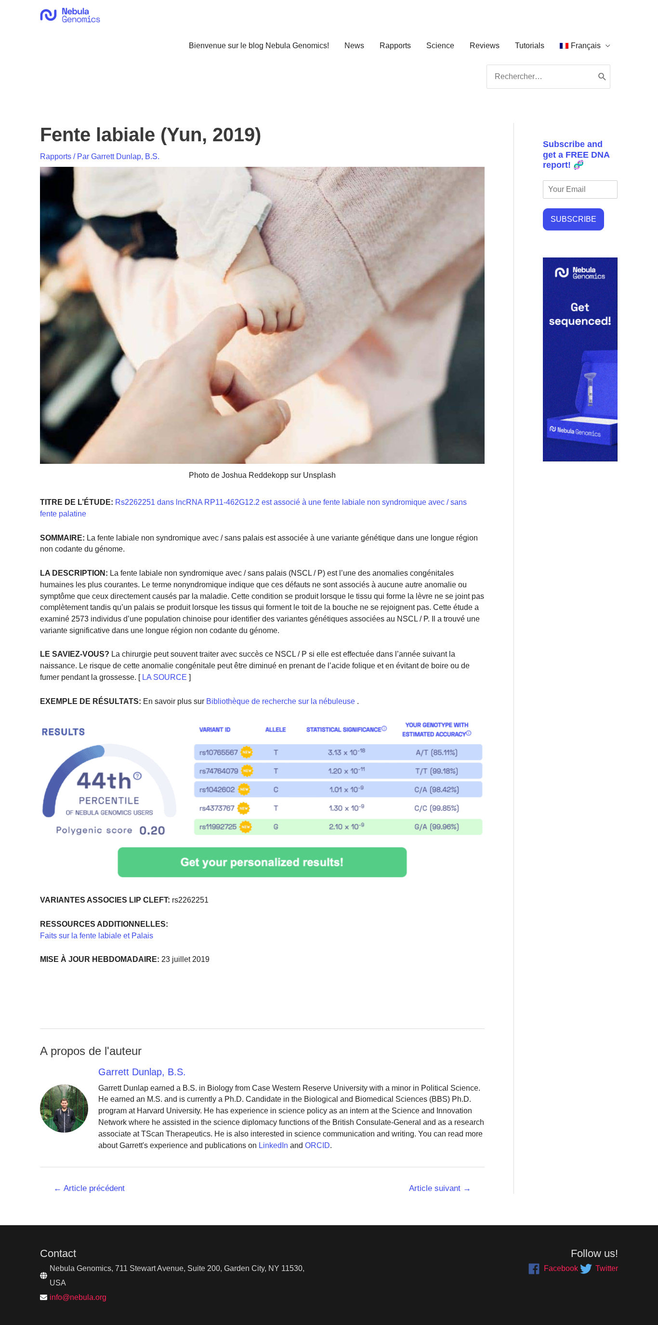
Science (440, 45)
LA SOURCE (163, 677)
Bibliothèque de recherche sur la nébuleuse (279, 701)
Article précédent (89, 1188)
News (354, 45)
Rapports (395, 45)
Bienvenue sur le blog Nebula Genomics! (259, 45)
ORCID (317, 1145)
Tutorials (529, 45)
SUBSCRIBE (573, 219)
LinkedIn (273, 1145)
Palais (141, 936)
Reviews (485, 45)
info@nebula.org (78, 1297)
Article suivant (440, 1188)
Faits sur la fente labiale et (85, 936)
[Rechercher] (602, 76)
